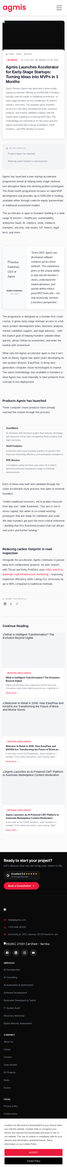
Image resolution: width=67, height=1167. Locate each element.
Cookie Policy (33, 1161)
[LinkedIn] (4, 603)
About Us (8, 1041)
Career (7, 1049)
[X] (10, 603)
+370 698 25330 (17, 927)
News (19, 54)
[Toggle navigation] (59, 8)
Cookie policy (10, 1113)
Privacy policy (11, 1106)
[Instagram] (24, 952)
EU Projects (9, 1072)
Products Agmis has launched (21, 154)
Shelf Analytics (14, 446)
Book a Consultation (19, 885)
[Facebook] (7, 952)
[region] (33, 1143)
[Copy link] (16, 603)
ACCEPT (33, 1152)
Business (28, 54)
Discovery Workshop (14, 1015)
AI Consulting (10, 977)
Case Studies (10, 1064)
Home (11, 54)
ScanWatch (12, 428)
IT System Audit (12, 1008)
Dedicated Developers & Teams (20, 1000)
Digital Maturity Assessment (18, 1023)
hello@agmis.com (17, 919)
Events (7, 1087)
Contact (8, 1057)
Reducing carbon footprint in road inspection (28, 161)
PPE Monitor (13, 460)
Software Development (15, 992)
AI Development (12, 969)
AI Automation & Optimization (19, 985)
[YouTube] (33, 952)
